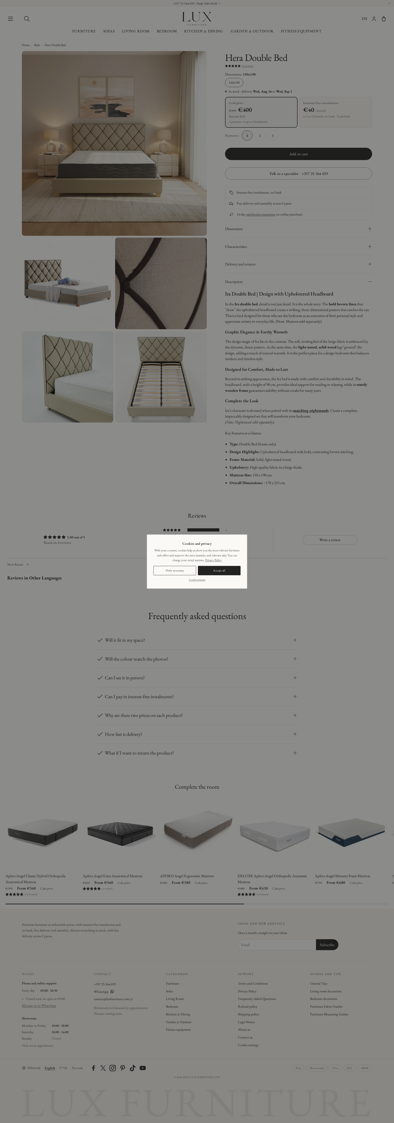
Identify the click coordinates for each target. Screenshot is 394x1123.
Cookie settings (197, 579)
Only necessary (175, 570)
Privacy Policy (213, 560)
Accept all (219, 570)
